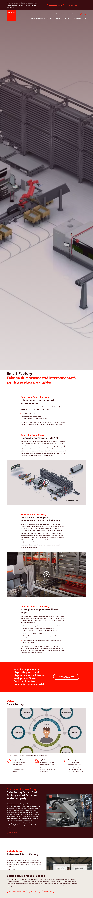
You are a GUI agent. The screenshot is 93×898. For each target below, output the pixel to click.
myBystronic (76, 13)
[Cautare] (85, 18)
